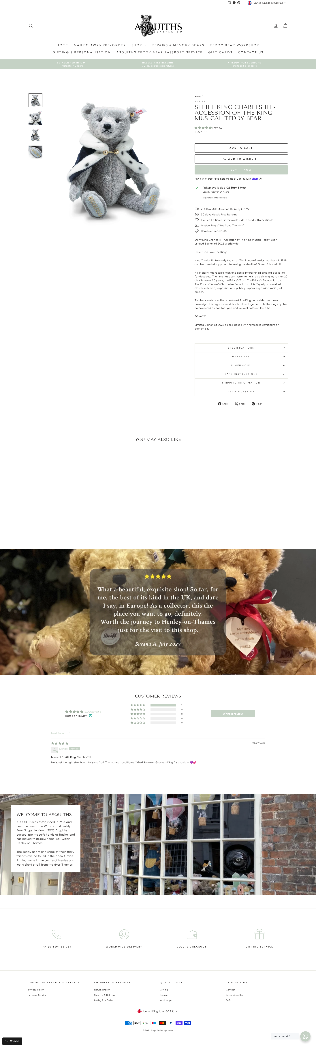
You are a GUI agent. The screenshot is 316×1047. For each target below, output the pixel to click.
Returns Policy (102, 989)
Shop (137, 45)
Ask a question (241, 391)
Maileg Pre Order (103, 1000)
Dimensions (241, 365)
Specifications (241, 347)
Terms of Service (37, 994)
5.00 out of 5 (92, 711)
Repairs (164, 994)
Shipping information (241, 382)
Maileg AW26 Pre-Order (100, 45)
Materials (241, 356)
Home (62, 45)
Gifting (164, 989)
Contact (230, 989)
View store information (215, 197)
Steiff (200, 101)
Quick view (59, 508)
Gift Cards (220, 52)
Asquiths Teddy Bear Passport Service (159, 52)
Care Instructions (241, 374)
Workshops (166, 1000)
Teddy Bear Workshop (234, 45)
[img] (59, 743)
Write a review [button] (233, 713)
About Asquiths (234, 994)
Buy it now (241, 169)
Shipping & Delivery (105, 994)
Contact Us (251, 52)
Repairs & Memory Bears (178, 45)
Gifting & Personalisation (81, 52)
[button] (203, 127)
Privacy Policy (36, 989)
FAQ (228, 1000)
